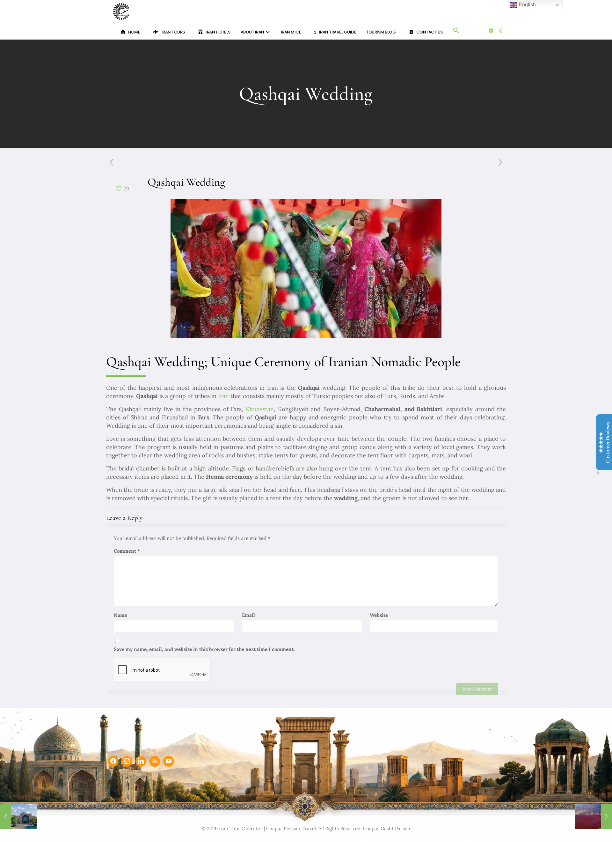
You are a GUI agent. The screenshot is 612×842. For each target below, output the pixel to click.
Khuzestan (260, 409)
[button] (456, 31)
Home (134, 32)
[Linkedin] (141, 761)
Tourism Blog (381, 32)
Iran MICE (291, 32)
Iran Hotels (218, 32)
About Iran (253, 32)
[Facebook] (113, 761)
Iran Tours (173, 32)
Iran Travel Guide (337, 32)
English (526, 4)
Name (120, 615)
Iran (223, 396)
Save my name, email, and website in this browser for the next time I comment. (204, 649)
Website (379, 615)
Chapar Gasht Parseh (386, 828)
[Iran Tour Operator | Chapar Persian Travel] (121, 11)
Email (248, 615)
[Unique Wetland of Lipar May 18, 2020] (593, 816)
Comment (127, 551)
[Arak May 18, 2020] (18, 816)
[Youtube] (169, 761)
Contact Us (429, 32)
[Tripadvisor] (155, 761)
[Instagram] (127, 761)
